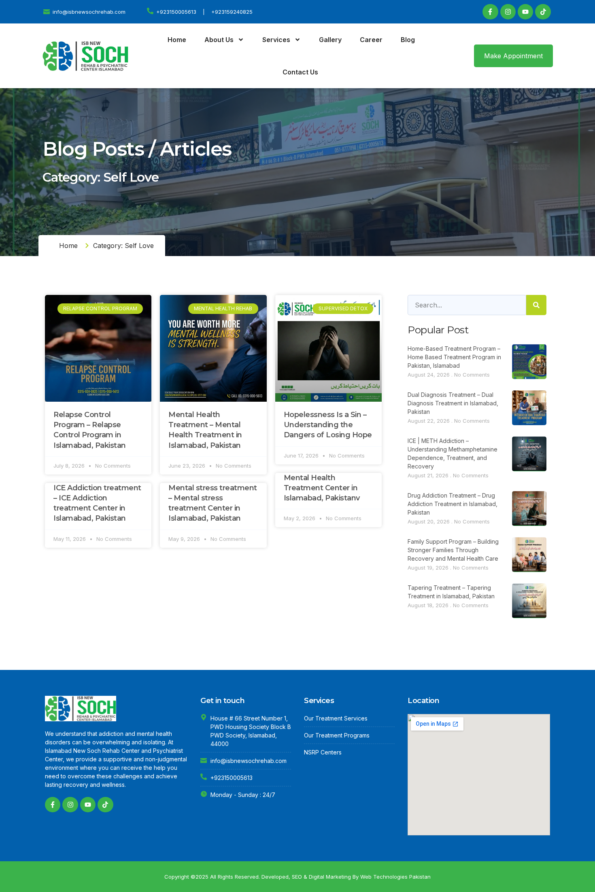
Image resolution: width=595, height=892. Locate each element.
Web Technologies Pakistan (395, 876)
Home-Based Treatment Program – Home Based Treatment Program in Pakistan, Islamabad (454, 357)
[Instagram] (508, 11)
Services (276, 40)
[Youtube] (525, 11)
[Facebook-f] (490, 11)
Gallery (330, 40)
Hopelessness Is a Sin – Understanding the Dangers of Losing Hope (328, 424)
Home (177, 40)
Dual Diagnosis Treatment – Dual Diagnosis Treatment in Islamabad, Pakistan (453, 403)
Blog (408, 40)
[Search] (536, 305)
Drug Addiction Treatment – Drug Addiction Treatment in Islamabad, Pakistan (452, 504)
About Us (219, 40)
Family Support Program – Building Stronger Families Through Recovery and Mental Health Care (453, 550)
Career (371, 40)
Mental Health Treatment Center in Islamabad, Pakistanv (322, 487)
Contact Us (300, 72)
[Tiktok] (542, 11)
